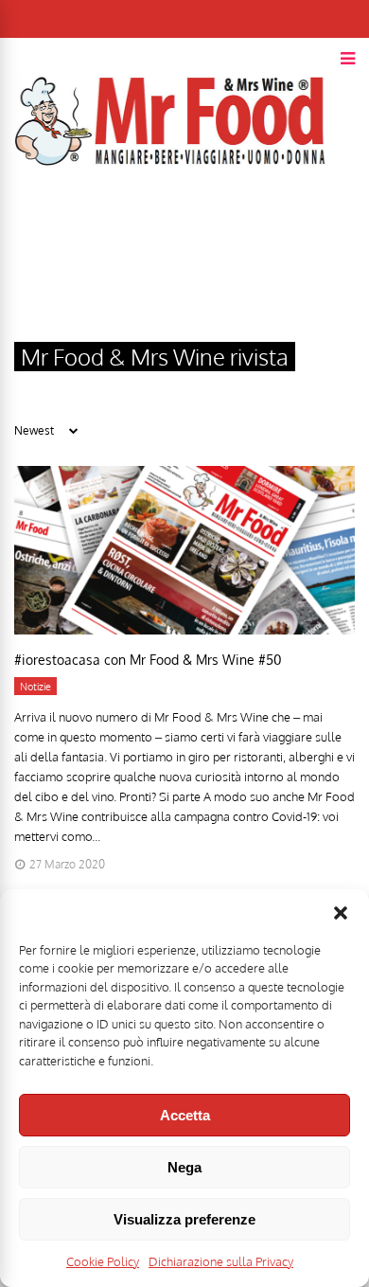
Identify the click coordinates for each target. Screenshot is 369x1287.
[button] (340, 912)
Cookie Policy (102, 1261)
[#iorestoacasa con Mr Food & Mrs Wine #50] (184, 629)
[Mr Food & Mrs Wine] (170, 199)
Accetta (185, 1115)
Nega (184, 1167)
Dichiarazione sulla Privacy (221, 1261)
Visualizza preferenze (184, 1219)
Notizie (35, 686)
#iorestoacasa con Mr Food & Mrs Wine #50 (147, 660)
